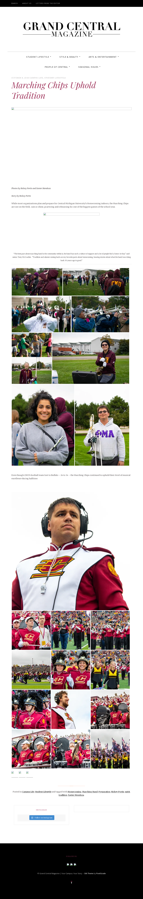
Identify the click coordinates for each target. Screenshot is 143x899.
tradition (63, 795)
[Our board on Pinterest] (75, 864)
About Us (26, 3)
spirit (127, 791)
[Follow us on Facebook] (68, 864)
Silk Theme (88, 873)
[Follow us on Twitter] (71, 864)
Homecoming (74, 791)
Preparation (104, 791)
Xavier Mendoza (76, 795)
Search (14, 3)
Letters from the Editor (48, 3)
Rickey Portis (117, 791)
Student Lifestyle (37, 57)
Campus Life (36, 78)
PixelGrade (101, 873)
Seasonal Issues (88, 67)
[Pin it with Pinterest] (29, 774)
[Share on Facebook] (14, 774)
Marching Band (90, 791)
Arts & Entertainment (103, 57)
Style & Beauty (68, 57)
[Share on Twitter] (22, 774)
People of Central (56, 67)
